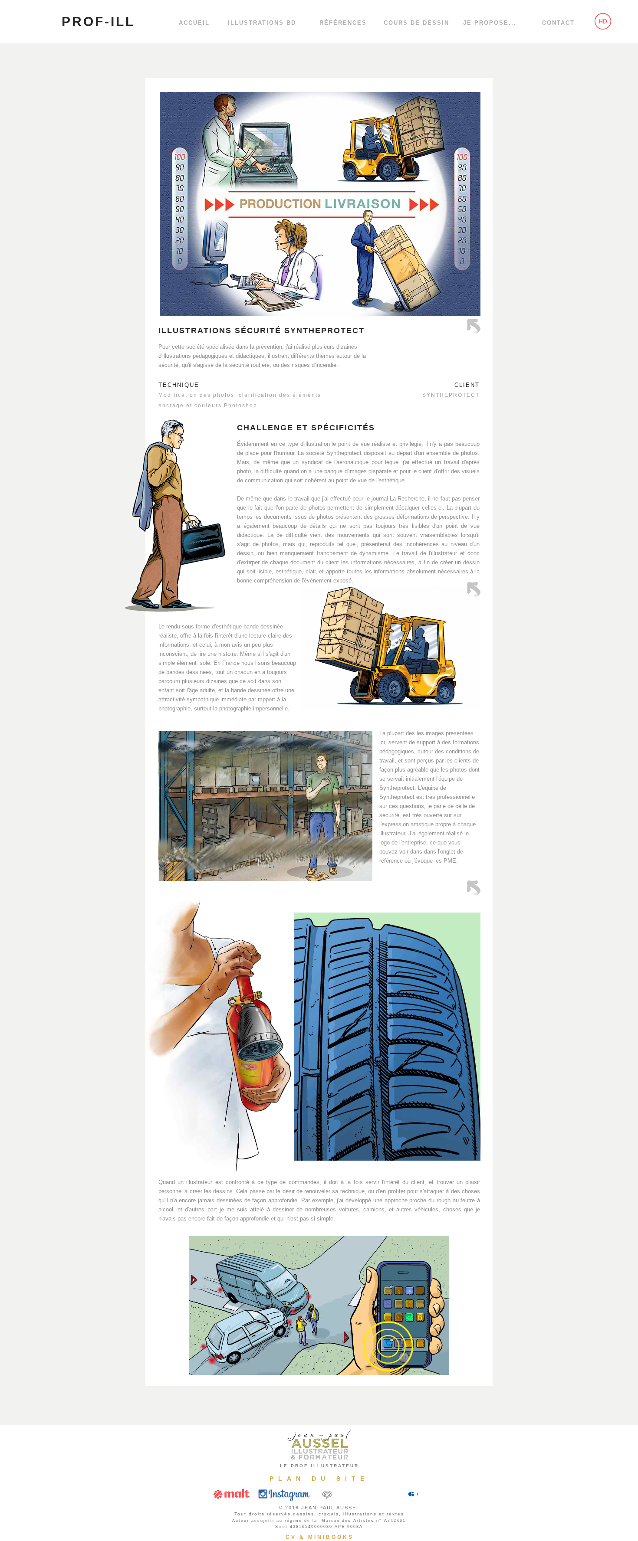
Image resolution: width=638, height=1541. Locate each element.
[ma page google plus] (418, 1501)
